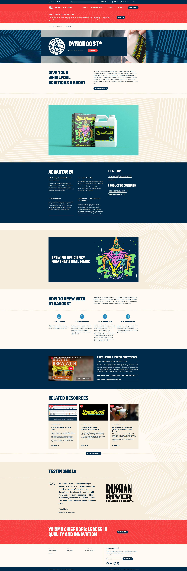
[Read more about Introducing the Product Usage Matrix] (63, 412)
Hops (84, 7)
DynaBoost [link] (68, 26)
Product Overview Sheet (117, 191)
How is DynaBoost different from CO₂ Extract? (112, 361)
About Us (109, 7)
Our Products (59, 26)
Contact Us (120, 7)
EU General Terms (134, 569)
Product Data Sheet (115, 194)
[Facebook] (108, 563)
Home (50, 26)
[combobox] (84, 2)
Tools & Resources (96, 7)
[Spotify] (118, 563)
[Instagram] (115, 563)
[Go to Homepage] (60, 7)
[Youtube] (111, 563)
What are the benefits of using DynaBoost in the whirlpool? (116, 375)
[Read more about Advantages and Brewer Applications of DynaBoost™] (93, 412)
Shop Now (92, 50)
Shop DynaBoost (100, 88)
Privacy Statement (112, 569)
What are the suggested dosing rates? (109, 379)
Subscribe (127, 559)
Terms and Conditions (123, 569)
